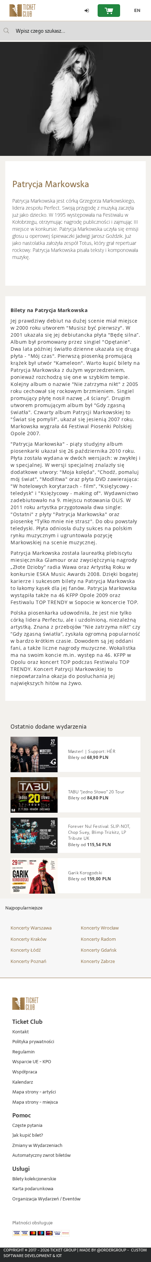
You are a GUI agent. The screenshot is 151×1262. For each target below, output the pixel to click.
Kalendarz (22, 1082)
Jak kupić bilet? (27, 1135)
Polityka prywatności (33, 1042)
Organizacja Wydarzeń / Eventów (46, 1199)
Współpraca (24, 1072)
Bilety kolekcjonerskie (34, 1179)
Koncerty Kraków (28, 939)
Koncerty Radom (98, 939)
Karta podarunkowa (32, 1189)
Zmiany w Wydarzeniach (37, 1145)
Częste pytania (27, 1125)
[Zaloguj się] (86, 10)
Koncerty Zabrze (98, 961)
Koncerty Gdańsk (99, 950)
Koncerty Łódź (26, 950)
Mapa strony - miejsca (35, 1102)
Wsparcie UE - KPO (31, 1062)
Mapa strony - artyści (34, 1092)
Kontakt (20, 1032)
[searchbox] (75, 30)
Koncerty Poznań (28, 961)
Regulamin (23, 1052)
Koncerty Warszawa (31, 928)
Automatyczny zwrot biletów (41, 1155)
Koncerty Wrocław (100, 928)
